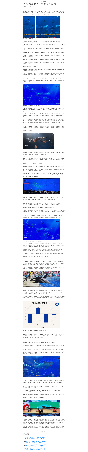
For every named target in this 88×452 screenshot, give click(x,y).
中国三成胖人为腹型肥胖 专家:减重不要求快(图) (34, 445)
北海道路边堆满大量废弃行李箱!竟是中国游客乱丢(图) (35, 437)
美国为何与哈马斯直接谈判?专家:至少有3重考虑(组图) (35, 438)
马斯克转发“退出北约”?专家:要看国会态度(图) (34, 442)
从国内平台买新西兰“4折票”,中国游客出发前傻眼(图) (35, 448)
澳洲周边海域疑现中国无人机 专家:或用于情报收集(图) (35, 446)
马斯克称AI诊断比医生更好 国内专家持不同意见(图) (35, 449)
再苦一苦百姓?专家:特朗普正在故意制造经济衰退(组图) (35, 444)
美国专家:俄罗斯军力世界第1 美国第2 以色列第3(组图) (35, 441)
